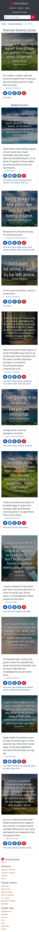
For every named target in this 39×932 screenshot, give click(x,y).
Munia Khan (10, 756)
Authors (12, 8)
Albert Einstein (7, 892)
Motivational (6, 911)
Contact (20, 8)
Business (4, 914)
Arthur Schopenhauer (14, 436)
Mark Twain (6, 889)
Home (3, 24)
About (27, 8)
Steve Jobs (5, 886)
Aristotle (4, 904)
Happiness (5, 926)
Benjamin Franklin (8, 901)
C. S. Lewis (5, 898)
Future (3, 929)
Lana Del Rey (11, 602)
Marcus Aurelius (7, 895)
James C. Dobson (12, 371)
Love (3, 923)
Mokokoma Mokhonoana (16, 237)
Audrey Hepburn (12, 296)
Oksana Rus (10, 170)
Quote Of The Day (19, 12)
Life (2, 920)
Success (4, 917)
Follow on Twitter (8, 872)
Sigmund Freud (12, 838)
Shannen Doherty (15, 24)
